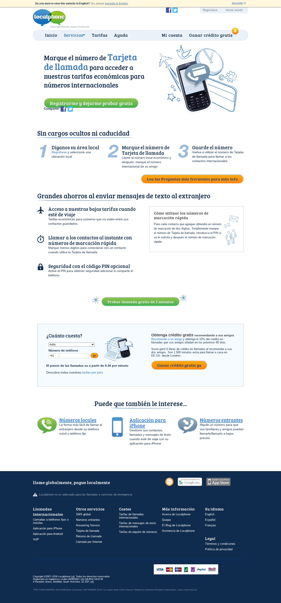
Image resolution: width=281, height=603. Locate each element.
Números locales (77, 420)
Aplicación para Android (48, 534)
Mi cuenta (172, 35)
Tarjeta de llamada (87, 530)
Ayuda (121, 35)
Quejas (166, 519)
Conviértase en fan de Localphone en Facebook (168, 10)
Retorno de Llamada (88, 536)
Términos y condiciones (220, 543)
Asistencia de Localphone (178, 530)
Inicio (51, 35)
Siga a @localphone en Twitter (175, 10)
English (209, 514)
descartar (237, 3)
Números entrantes (221, 420)
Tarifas (99, 35)
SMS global (83, 514)
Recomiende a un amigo (166, 339)
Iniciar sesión (234, 10)
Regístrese (59, 152)
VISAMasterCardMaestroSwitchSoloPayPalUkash (192, 569)
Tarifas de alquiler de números (138, 532)
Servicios (73, 35)
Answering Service (88, 525)
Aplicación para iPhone (148, 423)
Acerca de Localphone (176, 514)
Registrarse (210, 10)
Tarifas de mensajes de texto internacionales (137, 524)
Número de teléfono (63, 350)
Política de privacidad (218, 549)
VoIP (36, 539)
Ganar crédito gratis (210, 35)
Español (210, 519)
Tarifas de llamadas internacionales (131, 516)
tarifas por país (92, 372)
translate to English (116, 3)
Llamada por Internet (89, 541)
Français (210, 525)
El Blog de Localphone (176, 525)
